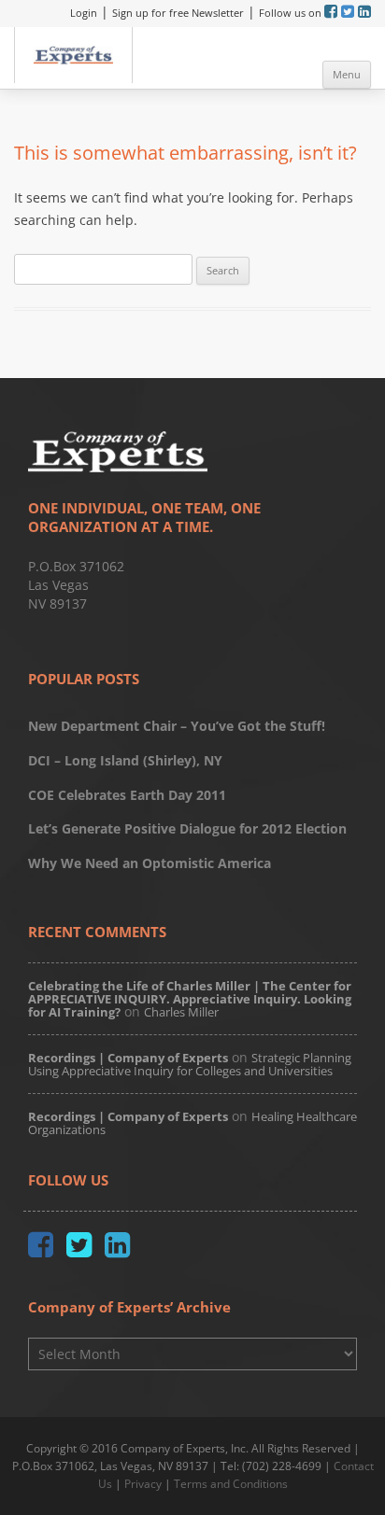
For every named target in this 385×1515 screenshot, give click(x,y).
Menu (347, 74)
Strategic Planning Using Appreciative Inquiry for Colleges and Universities (189, 1064)
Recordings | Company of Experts (128, 1057)
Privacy (143, 1484)
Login (83, 13)
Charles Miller (181, 1011)
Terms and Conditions (231, 1484)
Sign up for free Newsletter (178, 13)
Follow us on (291, 13)
